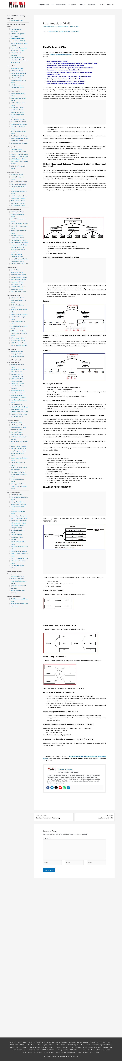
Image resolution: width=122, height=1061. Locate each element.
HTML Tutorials (94, 1052)
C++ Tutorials (27, 1052)
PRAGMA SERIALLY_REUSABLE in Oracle (18, 542)
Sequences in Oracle (17, 576)
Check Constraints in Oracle (19, 223)
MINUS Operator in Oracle (19, 136)
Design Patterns (43, 4)
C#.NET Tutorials (61, 1045)
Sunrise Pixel (74, 1056)
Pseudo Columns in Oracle (19, 314)
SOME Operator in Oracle (18, 343)
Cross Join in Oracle (17, 282)
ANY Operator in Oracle (18, 338)
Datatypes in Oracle (17, 71)
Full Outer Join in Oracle (18, 279)
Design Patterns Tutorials (18, 1047)
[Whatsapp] (64, 787)
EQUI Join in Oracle (17, 289)
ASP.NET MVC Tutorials (104, 1042)
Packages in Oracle (17, 495)
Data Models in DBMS (17, 38)
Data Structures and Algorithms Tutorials (100, 1045)
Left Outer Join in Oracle (18, 275)
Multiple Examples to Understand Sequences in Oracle (19, 581)
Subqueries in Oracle (17, 298)
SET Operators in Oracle (18, 122)
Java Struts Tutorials (103, 1050)
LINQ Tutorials (107, 1047)
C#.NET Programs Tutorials (45, 1045)
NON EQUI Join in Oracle (18, 291)
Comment (46, 838)
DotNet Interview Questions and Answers (41, 1047)
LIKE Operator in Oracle (18, 119)
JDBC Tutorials (74, 1050)
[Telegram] (68, 787)
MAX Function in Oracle (18, 203)
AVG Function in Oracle (18, 205)
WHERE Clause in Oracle (18, 152)
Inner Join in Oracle (17, 272)
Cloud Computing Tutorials (76, 1045)
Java (101, 4)
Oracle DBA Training (17, 20)
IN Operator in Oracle (17, 112)
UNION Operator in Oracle (19, 124)
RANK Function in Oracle (18, 331)
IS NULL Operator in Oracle (19, 143)
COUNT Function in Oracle (19, 196)
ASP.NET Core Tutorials (87, 1042)
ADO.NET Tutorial (39, 1042)
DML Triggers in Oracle (18, 425)
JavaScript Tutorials (95, 1047)
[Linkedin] (52, 787)
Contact (30, 1042)
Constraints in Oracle (17, 212)
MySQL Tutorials (49, 1052)
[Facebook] (47, 787)
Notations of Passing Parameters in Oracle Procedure (17, 386)
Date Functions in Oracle (18, 184)
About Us (12, 1042)
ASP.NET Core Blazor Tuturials (69, 1042)
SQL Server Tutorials (49, 1050)
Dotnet (81, 4)
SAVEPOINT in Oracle (17, 356)
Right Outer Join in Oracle (19, 277)
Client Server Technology (19, 48)
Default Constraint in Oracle (19, 264)
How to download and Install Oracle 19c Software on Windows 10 (19, 60)
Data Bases (91, 4)
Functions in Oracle (17, 174)
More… (109, 4)
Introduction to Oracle (17, 50)
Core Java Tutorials (62, 1047)
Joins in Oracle (15, 270)
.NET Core (71, 4)
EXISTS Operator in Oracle (19, 345)
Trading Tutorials (62, 1050)
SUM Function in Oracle (18, 198)
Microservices (60, 4)
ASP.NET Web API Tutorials (18, 1045)
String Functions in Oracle (19, 182)
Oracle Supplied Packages (19, 551)
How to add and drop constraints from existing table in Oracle (18, 249)
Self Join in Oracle (16, 284)
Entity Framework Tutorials (78, 1047)
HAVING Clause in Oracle (18, 159)
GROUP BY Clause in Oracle (19, 156)
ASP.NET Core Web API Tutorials (77, 1052)
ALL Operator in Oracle (18, 340)
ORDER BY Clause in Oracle (19, 154)
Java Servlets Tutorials (88, 1050)
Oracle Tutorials (61, 1052)
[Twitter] (56, 787)
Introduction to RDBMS (18, 41)
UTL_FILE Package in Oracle (19, 558)
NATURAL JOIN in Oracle (18, 287)
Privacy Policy (21, 1042)
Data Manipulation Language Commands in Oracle (18, 80)
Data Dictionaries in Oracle (19, 240)
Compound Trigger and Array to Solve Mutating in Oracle (19, 474)
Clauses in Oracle (16, 149)
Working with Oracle (17, 68)
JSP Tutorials (38, 1052)
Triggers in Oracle (16, 422)
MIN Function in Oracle (18, 201)
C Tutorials (31, 1045)
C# (52, 4)
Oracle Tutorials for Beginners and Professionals (63, 31)
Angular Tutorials (52, 1042)
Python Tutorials (17, 1050)
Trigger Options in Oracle (18, 446)
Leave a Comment (48, 26)
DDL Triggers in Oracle (18, 484)
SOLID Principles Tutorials (32, 1050)
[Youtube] (60, 787)
